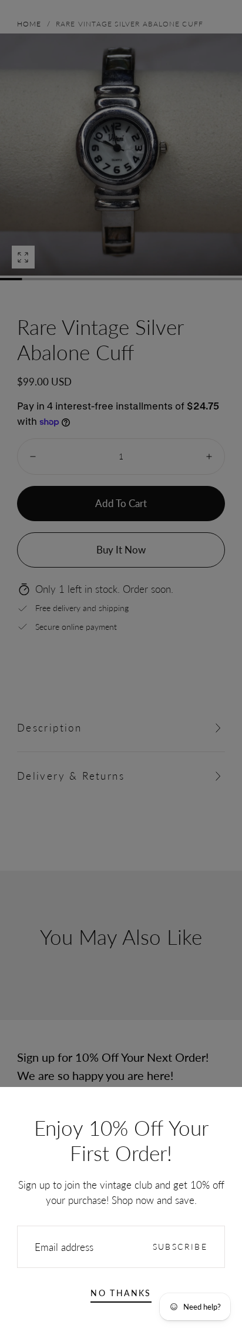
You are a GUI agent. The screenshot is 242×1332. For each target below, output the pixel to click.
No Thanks (121, 1293)
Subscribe (180, 1247)
